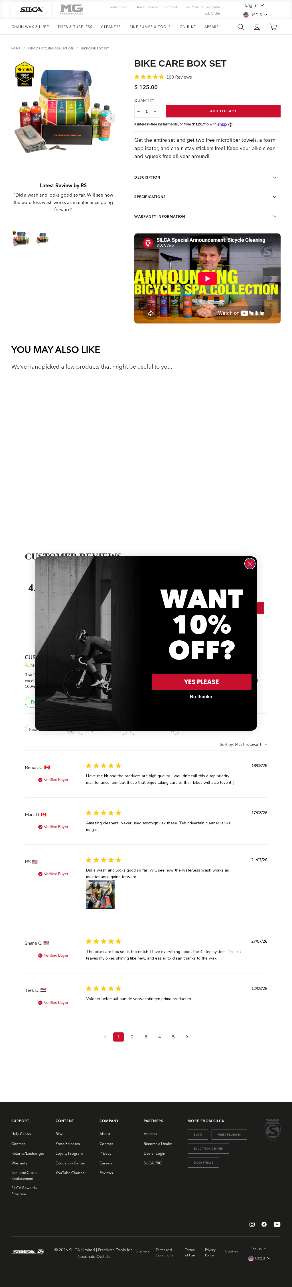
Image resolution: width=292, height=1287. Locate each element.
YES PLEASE (201, 682)
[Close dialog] (250, 564)
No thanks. (201, 696)
